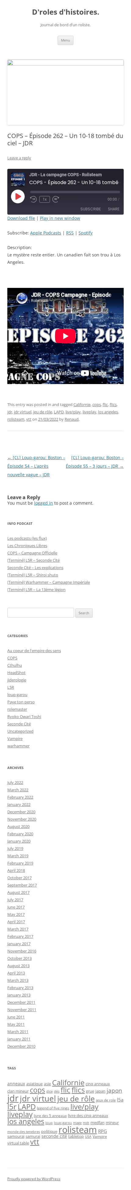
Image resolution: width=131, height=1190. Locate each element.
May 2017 (16, 914)
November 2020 (21, 819)
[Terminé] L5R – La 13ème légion (36, 589)
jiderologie (16, 680)
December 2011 (21, 1002)
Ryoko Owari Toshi (24, 716)
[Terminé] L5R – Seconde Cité (33, 560)
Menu (65, 40)
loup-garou (17, 694)
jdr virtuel (22, 412)
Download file (21, 218)
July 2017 (15, 899)
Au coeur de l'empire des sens (34, 650)
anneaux (16, 1084)
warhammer (18, 746)
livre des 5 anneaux (50, 1115)
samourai (15, 1136)
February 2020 (20, 833)
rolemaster (17, 709)
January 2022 (18, 804)
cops (96, 404)
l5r (11, 1106)
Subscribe (90, 209)
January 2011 (18, 1039)
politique (49, 1131)
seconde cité (54, 1136)
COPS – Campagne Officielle (32, 553)
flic (105, 404)
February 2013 (20, 987)
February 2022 (20, 797)
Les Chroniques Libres (27, 545)
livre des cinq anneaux (88, 1115)
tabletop (76, 1136)
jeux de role (106, 1100)
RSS (70, 233)
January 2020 (18, 841)
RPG (102, 1131)
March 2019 (17, 855)
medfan (97, 1122)
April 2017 (16, 921)
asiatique (34, 1084)
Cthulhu (14, 665)
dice (49, 1091)
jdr (9, 412)
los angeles (108, 412)
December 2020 (21, 811)
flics (113, 404)
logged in (43, 503)
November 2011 (21, 1009)
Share (113, 209)
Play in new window (60, 218)
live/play (73, 412)
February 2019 (20, 863)
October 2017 (19, 877)
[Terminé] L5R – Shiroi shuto (32, 575)
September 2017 (22, 885)
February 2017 (20, 936)
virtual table (18, 1143)
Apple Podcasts (45, 233)
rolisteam (15, 419)
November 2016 (21, 951)
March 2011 (17, 1031)
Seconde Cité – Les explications (35, 567)
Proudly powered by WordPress (33, 1178)
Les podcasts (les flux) (27, 538)
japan (100, 1091)
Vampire (15, 738)
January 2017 (18, 943)
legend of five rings (53, 1108)
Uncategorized (20, 731)
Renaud (72, 419)
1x (45, 199)
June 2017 (16, 907)
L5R (10, 687)
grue (90, 1091)
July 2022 (15, 782)
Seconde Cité (19, 724)
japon (114, 1090)
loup (49, 1123)
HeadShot (16, 672)
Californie (81, 404)
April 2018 (16, 870)
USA (88, 1136)
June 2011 (16, 1017)
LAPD (59, 412)
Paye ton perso (21, 702)
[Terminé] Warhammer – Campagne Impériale (48, 582)
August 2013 (18, 965)
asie (47, 1084)
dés (56, 1091)
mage (77, 1123)
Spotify (86, 233)
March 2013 (17, 980)
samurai (33, 1136)
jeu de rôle (42, 412)
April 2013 (16, 973)
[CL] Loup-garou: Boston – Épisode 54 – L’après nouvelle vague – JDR (36, 466)
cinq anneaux (98, 1084)
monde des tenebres (23, 1131)
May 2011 (16, 1024)
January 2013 (18, 995)
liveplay (89, 412)
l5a (120, 1100)
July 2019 (15, 848)
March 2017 (17, 929)
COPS (12, 658)
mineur (112, 1122)
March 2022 (17, 790)
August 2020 (18, 826)
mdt (86, 1123)
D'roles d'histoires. (65, 12)
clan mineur (18, 1091)
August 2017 (18, 892)
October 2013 (19, 958)
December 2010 (21, 1046)
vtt (28, 419)
